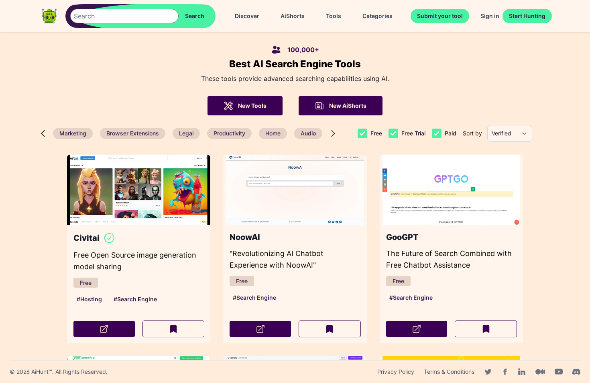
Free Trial (413, 133)
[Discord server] (576, 372)
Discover (247, 15)
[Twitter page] (488, 372)
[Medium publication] (540, 372)
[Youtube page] (559, 372)
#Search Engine (135, 299)
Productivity (229, 133)
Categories (377, 15)
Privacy (395, 371)
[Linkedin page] (522, 372)
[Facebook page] (505, 372)
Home (273, 133)
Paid (450, 133)
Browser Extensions (132, 133)
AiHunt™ (41, 371)
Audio (308, 133)
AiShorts (293, 15)
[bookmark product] (173, 329)
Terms (449, 371)
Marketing (72, 133)
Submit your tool (440, 15)
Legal (186, 133)
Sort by (472, 133)
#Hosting (89, 299)
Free (376, 133)
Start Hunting (527, 15)
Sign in (489, 15)
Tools (333, 15)
